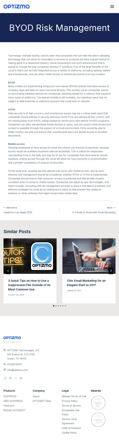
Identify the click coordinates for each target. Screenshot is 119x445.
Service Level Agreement (69, 421)
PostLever (9, 405)
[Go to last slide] (8, 270)
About (36, 396)
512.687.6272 (14, 364)
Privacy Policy (69, 400)
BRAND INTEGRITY (14, 410)
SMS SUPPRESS (12, 400)
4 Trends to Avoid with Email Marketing (94, 210)
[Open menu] (112, 6)
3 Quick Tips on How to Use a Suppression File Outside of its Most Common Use (29, 285)
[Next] (111, 270)
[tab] (53, 306)
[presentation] (30, 256)
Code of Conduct (71, 428)
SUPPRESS (9, 396)
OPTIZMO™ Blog (42, 400)
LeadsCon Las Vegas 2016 (17, 210)
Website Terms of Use (74, 396)
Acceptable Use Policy (70, 412)
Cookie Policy (69, 432)
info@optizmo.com (17, 370)
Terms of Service (71, 405)
